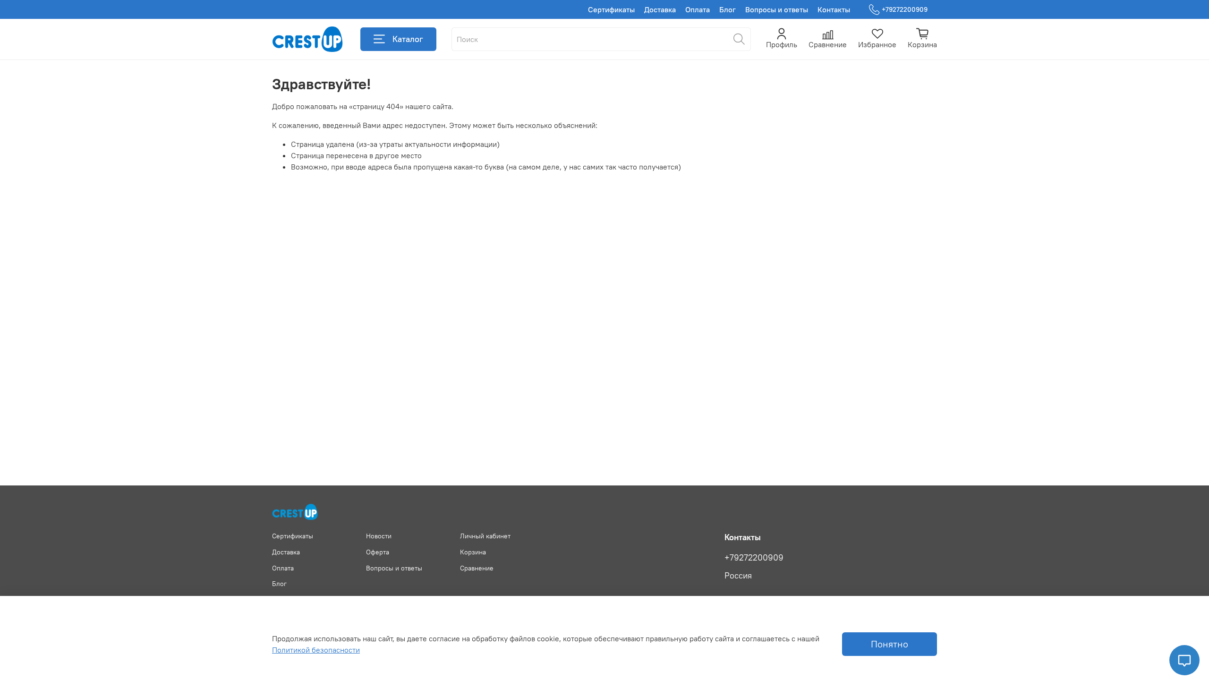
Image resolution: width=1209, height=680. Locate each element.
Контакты (833, 9)
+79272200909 (905, 9)
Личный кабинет (485, 536)
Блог (727, 9)
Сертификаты (611, 9)
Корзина (473, 552)
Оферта (377, 552)
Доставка (660, 9)
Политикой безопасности (316, 649)
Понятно (889, 644)
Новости (379, 536)
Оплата (697, 9)
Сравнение (477, 568)
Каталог (407, 39)
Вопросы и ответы (776, 9)
